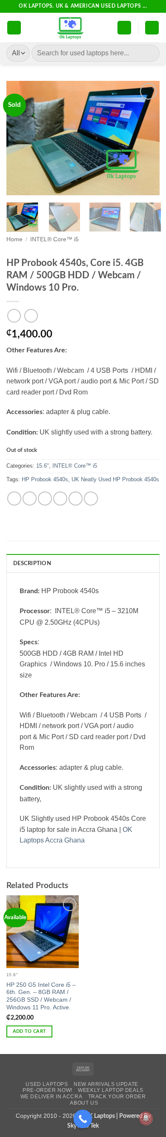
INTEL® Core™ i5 (54, 239)
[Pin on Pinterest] (76, 498)
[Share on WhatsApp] (14, 498)
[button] (14, 28)
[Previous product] (30, 315)
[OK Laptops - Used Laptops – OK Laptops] (69, 28)
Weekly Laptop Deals (110, 1090)
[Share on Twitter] (45, 498)
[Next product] (13, 315)
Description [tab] (32, 563)
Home (14, 239)
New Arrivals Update (106, 1084)
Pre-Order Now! (47, 1090)
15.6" (42, 466)
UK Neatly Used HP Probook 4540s (115, 479)
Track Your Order (117, 1097)
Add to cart (29, 1031)
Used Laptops (47, 1084)
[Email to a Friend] (60, 498)
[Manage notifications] (146, 1118)
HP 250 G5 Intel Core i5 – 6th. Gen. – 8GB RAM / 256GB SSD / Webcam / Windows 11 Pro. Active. (41, 996)
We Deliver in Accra (51, 1097)
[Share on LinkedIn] (91, 498)
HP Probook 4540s (45, 479)
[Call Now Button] (83, 1119)
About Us (84, 1103)
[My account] (124, 28)
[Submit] (149, 53)
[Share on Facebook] (30, 498)
